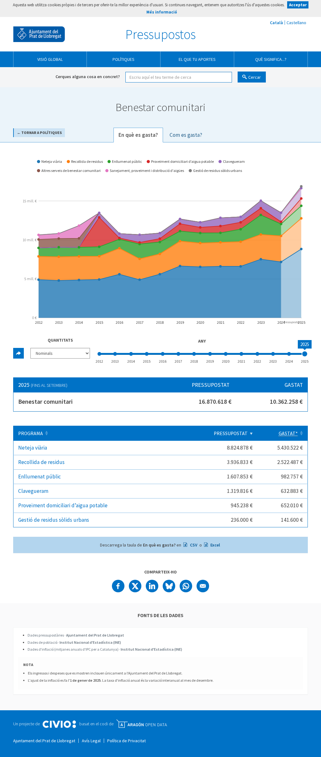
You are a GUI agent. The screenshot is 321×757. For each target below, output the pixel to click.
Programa (30, 433)
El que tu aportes (197, 59)
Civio (59, 724)
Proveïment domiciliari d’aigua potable (63, 505)
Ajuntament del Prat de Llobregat (39, 34)
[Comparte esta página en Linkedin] (152, 586)
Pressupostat (231, 433)
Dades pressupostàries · (76, 635)
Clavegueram (33, 491)
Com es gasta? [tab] (186, 134)
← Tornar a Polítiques (39, 132)
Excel (214, 545)
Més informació (161, 12)
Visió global (50, 59)
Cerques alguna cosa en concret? (87, 76)
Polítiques (123, 59)
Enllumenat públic (39, 476)
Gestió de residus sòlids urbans (53, 519)
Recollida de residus (41, 462)
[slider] (305, 354)
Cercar (254, 77)
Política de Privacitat (126, 741)
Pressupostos (160, 34)
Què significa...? (271, 59)
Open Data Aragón (141, 723)
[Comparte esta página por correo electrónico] (203, 586)
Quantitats (60, 340)
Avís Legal (91, 741)
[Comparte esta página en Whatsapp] (186, 586)
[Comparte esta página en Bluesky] (169, 586)
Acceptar (298, 5)
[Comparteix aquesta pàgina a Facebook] (118, 586)
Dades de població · (74, 642)
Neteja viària (32, 447)
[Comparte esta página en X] (135, 586)
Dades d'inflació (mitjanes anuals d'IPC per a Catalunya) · (105, 649)
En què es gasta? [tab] (138, 134)
